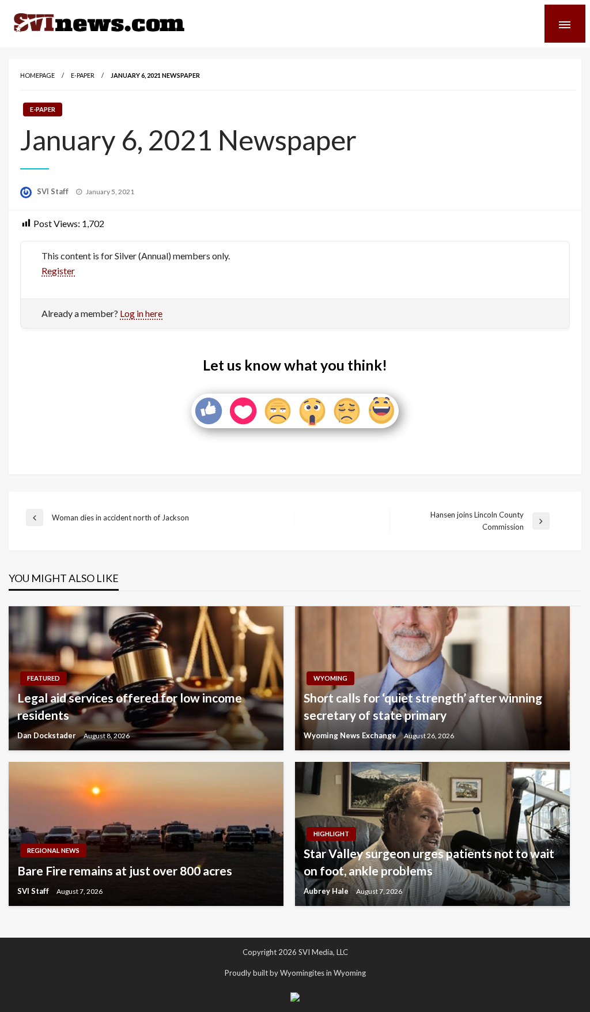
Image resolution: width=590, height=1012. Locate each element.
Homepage (37, 75)
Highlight (331, 833)
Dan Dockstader (47, 735)
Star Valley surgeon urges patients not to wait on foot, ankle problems (429, 861)
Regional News (53, 850)
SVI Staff (53, 191)
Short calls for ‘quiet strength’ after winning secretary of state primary (423, 706)
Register (58, 270)
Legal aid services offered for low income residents (129, 706)
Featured (43, 678)
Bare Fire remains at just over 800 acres (124, 870)
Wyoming (330, 678)
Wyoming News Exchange (351, 735)
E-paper (82, 75)
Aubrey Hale (327, 891)
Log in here (141, 313)
